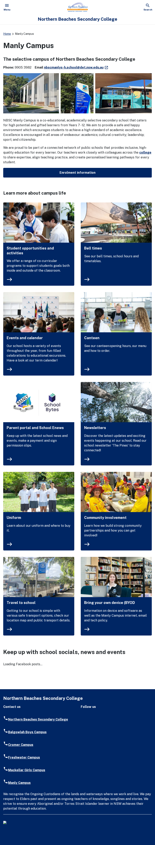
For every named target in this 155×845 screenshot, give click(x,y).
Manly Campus (19, 783)
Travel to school (21, 603)
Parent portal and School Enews (35, 428)
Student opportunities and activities (30, 250)
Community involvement (105, 517)
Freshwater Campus (24, 757)
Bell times (93, 248)
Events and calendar (25, 338)
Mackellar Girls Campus (26, 770)
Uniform (14, 517)
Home (7, 33)
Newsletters (95, 428)
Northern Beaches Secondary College (38, 719)
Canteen (91, 338)
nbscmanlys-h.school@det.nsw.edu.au (76, 67)
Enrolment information (77, 173)
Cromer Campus (20, 745)
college (145, 152)
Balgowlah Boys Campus (27, 732)
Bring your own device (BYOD (109, 603)
